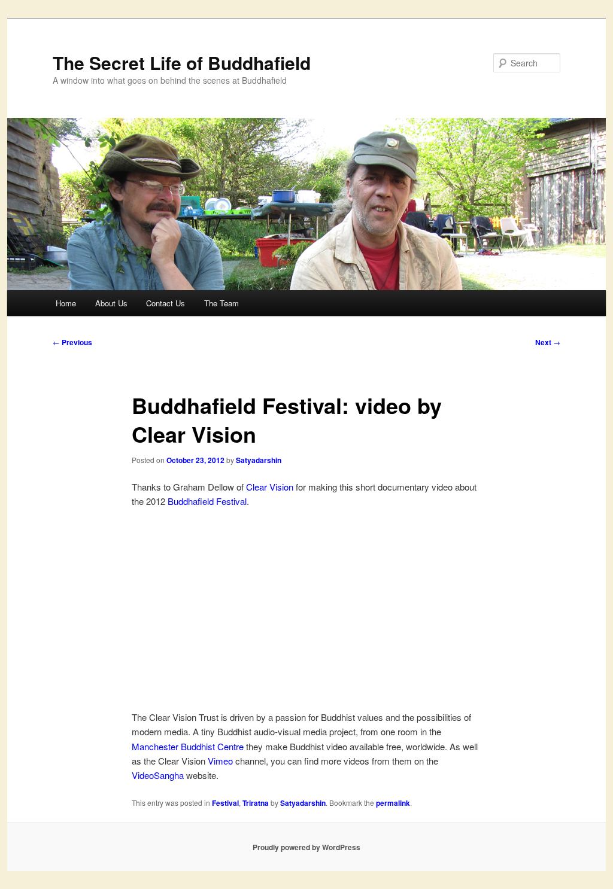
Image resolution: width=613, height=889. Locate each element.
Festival (225, 802)
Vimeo (220, 760)
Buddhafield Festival (207, 501)
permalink (393, 802)
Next (547, 342)
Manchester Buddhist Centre (188, 746)
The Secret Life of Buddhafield (182, 62)
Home (66, 303)
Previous (72, 342)
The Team (221, 303)
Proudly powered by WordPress (306, 847)
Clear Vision (269, 486)
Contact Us (165, 303)
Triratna (255, 802)
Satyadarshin (258, 460)
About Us (111, 303)
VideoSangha (158, 775)
